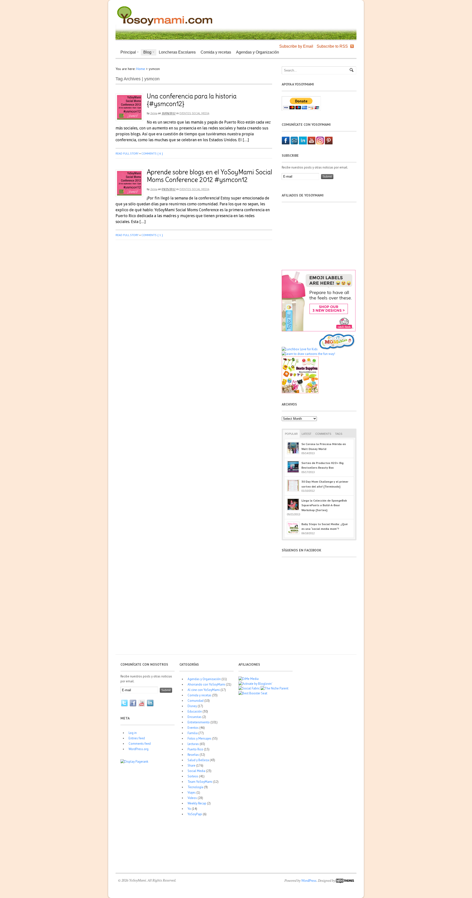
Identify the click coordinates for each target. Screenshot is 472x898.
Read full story (127, 153)
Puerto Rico (195, 749)
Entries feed (137, 738)
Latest (306, 433)
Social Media (200, 113)
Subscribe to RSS (332, 46)
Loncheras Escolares (177, 52)
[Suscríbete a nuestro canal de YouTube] (311, 143)
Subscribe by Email (296, 46)
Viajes (192, 792)
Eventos (185, 113)
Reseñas (193, 755)
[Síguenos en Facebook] (286, 143)
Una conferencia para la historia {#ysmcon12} (191, 100)
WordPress (308, 880)
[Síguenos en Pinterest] (329, 143)
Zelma (153, 113)
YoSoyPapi (195, 814)
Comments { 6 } (152, 153)
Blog (146, 53)
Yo (189, 809)
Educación (195, 711)
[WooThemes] (345, 880)
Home (140, 69)
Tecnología (195, 787)
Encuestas (195, 717)
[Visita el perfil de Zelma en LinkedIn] (303, 143)
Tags (338, 433)
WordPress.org (138, 749)
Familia (193, 733)
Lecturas (193, 744)
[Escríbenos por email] (294, 143)
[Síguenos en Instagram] (320, 143)
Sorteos (193, 776)
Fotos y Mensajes (199, 738)
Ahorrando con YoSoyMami (206, 684)
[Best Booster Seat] (252, 693)
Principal (127, 53)
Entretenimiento (199, 722)
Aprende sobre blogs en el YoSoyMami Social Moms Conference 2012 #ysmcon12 (209, 176)
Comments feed (140, 744)
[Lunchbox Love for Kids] (300, 349)
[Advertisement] (296, 14)
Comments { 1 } (152, 235)
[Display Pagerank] (134, 761)
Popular (291, 433)
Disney (192, 706)
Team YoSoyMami (200, 782)
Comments (323, 433)
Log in (133, 733)
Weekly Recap (197, 803)
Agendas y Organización (257, 52)
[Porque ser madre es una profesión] (165, 26)
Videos (192, 798)
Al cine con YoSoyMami (204, 690)
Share (191, 765)
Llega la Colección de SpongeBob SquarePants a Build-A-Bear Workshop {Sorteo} (324, 505)
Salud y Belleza (198, 760)
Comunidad (196, 701)
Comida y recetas (216, 52)
